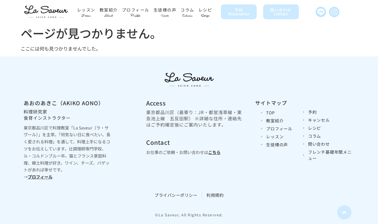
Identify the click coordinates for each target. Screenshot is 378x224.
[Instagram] (334, 12)
